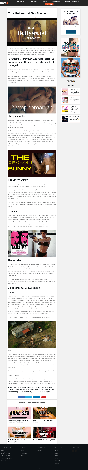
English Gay (57, 460)
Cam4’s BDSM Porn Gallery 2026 (44, 440)
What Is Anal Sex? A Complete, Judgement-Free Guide (70, 91)
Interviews (23, 455)
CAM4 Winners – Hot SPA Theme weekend (70, 100)
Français (56, 455)
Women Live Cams (5, 455)
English (56, 458)
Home (2, 450)
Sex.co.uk (3, 460)
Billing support (40, 453)
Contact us (39, 450)
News (22, 452)
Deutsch (56, 452)
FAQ (38, 452)
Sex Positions (24, 453)
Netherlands (57, 457)
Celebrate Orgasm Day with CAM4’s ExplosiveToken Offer (70, 109)
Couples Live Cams (5, 453)
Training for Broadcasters (7, 452)
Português (57, 463)
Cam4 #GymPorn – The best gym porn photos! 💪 (70, 119)
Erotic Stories (24, 457)
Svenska (56, 450)
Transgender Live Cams (6, 458)
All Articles (23, 450)
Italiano (56, 462)
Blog (35, 17)
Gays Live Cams (4, 457)
